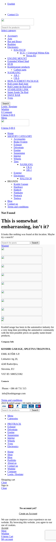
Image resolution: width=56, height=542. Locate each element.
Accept (4, 528)
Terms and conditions (11, 400)
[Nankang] (21, 289)
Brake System (20, 141)
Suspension (19, 153)
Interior (17, 156)
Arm (9, 38)
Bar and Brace (14, 41)
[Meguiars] (21, 297)
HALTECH (20, 50)
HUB (10, 64)
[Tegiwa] (21, 271)
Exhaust (18, 144)
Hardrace (18, 187)
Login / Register (15, 474)
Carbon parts (20, 69)
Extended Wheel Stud (18, 61)
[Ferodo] (21, 323)
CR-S (16, 78)
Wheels (17, 158)
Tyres (10, 98)
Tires (16, 161)
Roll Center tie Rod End (19, 86)
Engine (17, 150)
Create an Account (28, 513)
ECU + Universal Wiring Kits (34, 52)
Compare (11, 471)
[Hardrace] (21, 306)
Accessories (19, 139)
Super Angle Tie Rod (17, 92)
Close (4, 482)
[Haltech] (21, 314)
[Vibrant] (21, 254)
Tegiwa (17, 198)
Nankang (18, 192)
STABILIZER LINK (17, 89)
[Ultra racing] (21, 263)
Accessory (12, 35)
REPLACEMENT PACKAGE (23, 81)
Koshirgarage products (18, 67)
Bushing (11, 44)
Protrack (18, 195)
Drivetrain (19, 147)
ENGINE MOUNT (17, 58)
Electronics (12, 47)
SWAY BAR (13, 95)
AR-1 (16, 75)
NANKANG (14, 72)
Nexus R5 (31, 55)
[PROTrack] (21, 280)
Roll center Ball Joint (17, 83)
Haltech (17, 189)
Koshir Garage (21, 184)
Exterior (18, 173)
